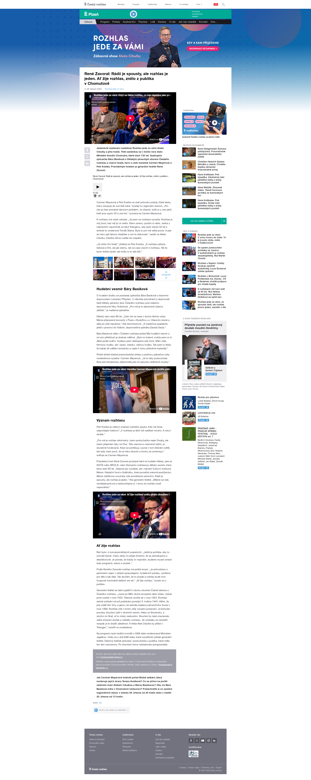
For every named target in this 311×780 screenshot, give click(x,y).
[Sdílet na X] (87, 156)
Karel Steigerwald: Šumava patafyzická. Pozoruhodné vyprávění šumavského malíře (212, 152)
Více (214, 21)
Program (136, 4)
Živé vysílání (189, 126)
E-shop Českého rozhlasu (197, 318)
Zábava (88, 21)
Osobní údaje (193, 768)
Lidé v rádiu (161, 747)
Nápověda (160, 743)
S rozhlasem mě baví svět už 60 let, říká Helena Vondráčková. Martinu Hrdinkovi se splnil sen (211, 293)
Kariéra (159, 750)
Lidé (153, 21)
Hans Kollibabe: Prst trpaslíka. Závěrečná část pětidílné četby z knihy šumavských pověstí (211, 178)
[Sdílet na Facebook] (87, 150)
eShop (92, 750)
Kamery (195, 16)
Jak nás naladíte (187, 21)
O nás (172, 21)
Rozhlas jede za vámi (114, 89)
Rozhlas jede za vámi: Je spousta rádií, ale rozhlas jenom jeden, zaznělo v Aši (212, 304)
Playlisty (142, 21)
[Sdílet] (99, 196)
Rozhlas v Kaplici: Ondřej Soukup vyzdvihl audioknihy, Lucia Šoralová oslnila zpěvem (212, 267)
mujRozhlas (152, 4)
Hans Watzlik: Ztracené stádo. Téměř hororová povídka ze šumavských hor (210, 191)
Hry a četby (189, 117)
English (219, 768)
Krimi (199, 117)
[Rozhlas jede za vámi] (155, 45)
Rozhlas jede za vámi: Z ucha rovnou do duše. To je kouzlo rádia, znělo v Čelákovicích (212, 238)
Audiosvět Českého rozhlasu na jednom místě (201, 137)
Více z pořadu (190, 231)
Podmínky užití (207, 768)
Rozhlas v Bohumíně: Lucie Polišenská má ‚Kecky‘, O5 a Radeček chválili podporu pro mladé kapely (212, 280)
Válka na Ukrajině (96, 739)
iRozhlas (121, 4)
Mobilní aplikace (129, 750)
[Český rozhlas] (95, 4)
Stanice (168, 4)
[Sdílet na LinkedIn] (87, 163)
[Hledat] (223, 4)
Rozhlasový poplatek (165, 758)
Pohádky (188, 121)
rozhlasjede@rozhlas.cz (111, 657)
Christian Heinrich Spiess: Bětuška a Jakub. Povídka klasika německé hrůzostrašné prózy (211, 165)
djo (100, 703)
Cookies (182, 768)
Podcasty (126, 747)
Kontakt (203, 21)
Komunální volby (96, 743)
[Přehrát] (97, 187)
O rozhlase (183, 4)
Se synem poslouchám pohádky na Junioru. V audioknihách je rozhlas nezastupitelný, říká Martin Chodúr (211, 253)
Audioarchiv (197, 14)
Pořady (116, 21)
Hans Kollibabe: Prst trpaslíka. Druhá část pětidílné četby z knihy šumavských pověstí (209, 204)
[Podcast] (95, 196)
